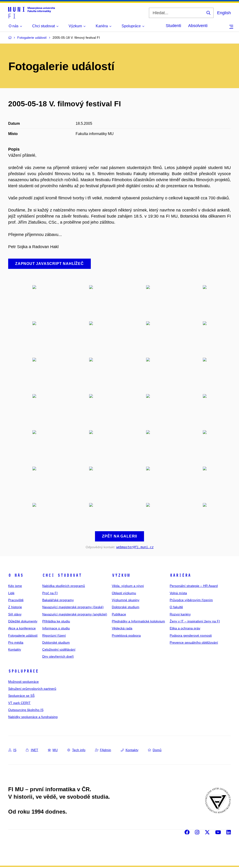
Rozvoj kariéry (180, 614)
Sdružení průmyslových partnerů (32, 688)
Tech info (78, 750)
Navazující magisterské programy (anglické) (74, 614)
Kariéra (180, 575)
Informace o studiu (56, 628)
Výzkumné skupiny (125, 600)
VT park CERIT (19, 703)
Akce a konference (22, 628)
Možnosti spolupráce (23, 681)
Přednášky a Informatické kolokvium (138, 621)
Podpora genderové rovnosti (191, 635)
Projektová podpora (126, 635)
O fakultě (176, 607)
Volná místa (178, 593)
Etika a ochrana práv (185, 628)
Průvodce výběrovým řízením (191, 600)
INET (34, 750)
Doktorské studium (56, 642)
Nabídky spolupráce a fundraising (33, 717)
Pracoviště (16, 600)
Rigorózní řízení (54, 635)
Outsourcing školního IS (25, 710)
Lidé (11, 593)
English (224, 12)
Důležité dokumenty (22, 621)
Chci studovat (62, 575)
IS (14, 750)
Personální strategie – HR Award (194, 586)
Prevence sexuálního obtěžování (194, 642)
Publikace (119, 614)
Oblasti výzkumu (124, 593)
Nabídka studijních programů (63, 586)
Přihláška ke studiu (56, 621)
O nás (15, 575)
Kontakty (14, 649)
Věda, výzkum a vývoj (128, 586)
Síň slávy (14, 614)
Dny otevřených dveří (58, 656)
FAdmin (105, 750)
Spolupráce (23, 671)
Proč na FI (50, 593)
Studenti (173, 25)
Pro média (15, 642)
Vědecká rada (122, 628)
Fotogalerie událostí (23, 635)
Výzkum (121, 575)
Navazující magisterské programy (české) (73, 607)
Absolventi (197, 25)
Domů (157, 750)
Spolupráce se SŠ (21, 695)
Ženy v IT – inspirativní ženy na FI (195, 621)
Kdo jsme (15, 586)
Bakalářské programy (58, 600)
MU (55, 750)
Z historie (15, 607)
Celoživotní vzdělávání (58, 649)
